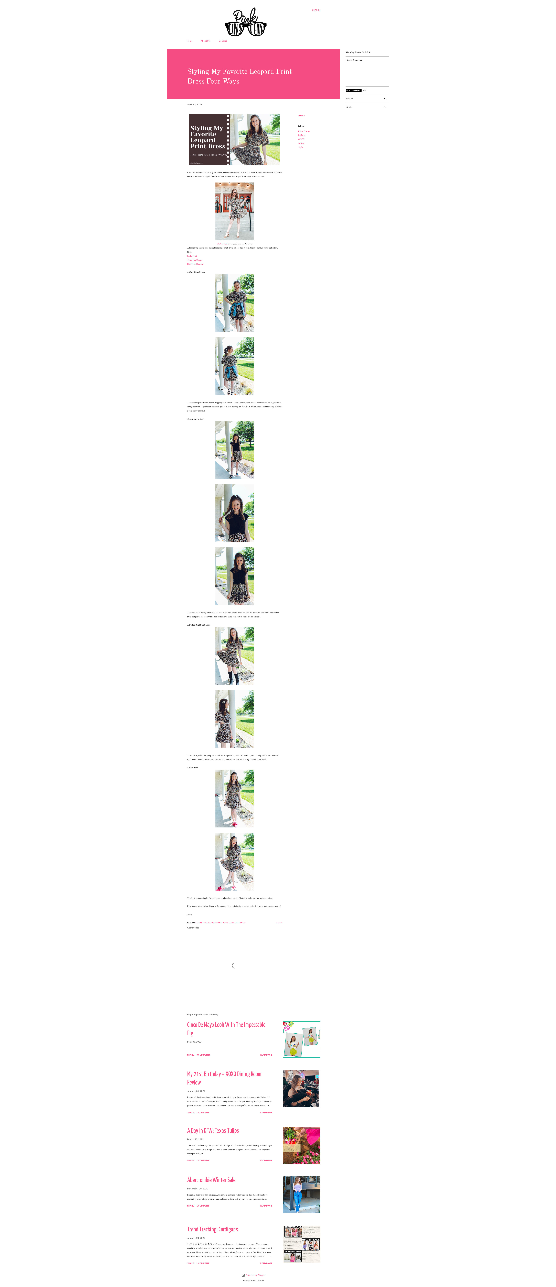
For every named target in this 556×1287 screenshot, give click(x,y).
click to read (222, 243)
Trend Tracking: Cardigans (212, 1230)
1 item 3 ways (304, 131)
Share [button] (301, 115)
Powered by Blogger (255, 1275)
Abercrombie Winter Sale (211, 1180)
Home (189, 41)
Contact (223, 41)
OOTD (301, 139)
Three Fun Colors (194, 259)
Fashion (301, 135)
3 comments (203, 1055)
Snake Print (192, 255)
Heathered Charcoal (195, 264)
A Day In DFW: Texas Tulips (213, 1131)
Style (300, 147)
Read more (266, 1055)
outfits (301, 143)
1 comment (202, 1112)
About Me (205, 41)
